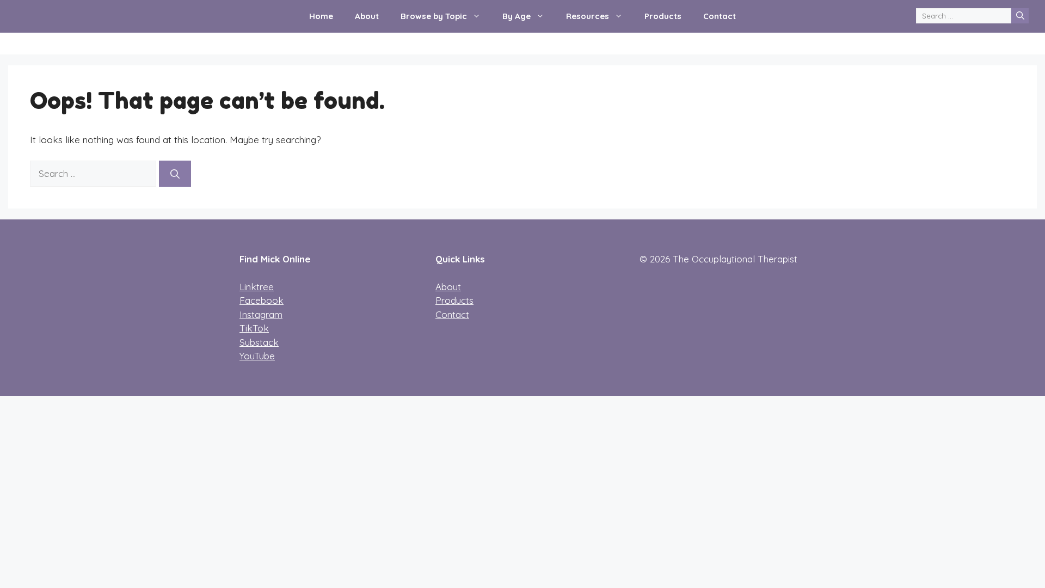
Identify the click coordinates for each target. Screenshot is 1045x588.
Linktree (256, 286)
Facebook (261, 300)
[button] (479, 16)
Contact (719, 16)
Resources (587, 16)
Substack (259, 342)
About (367, 16)
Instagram (260, 314)
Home (321, 16)
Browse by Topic (434, 16)
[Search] (1020, 15)
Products (662, 16)
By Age (516, 16)
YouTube (257, 356)
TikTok (254, 328)
